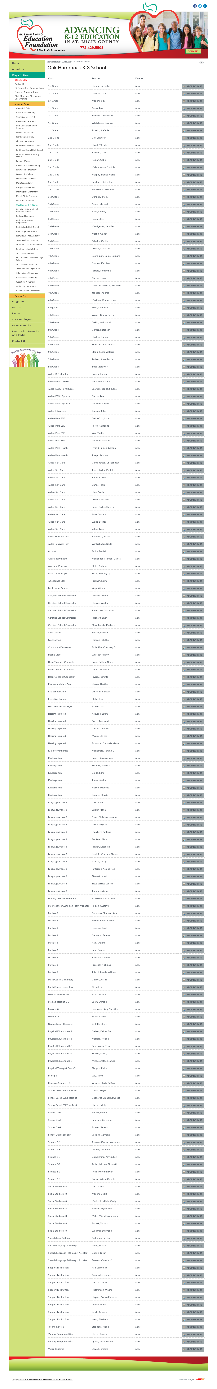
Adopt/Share (195, 86)
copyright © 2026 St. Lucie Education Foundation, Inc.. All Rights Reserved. (42, 1380)
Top (49, 61)
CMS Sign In (11, 1358)
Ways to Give (56, 61)
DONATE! (193, 51)
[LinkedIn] (205, 6)
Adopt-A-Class (66, 61)
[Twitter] (200, 6)
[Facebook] (195, 6)
